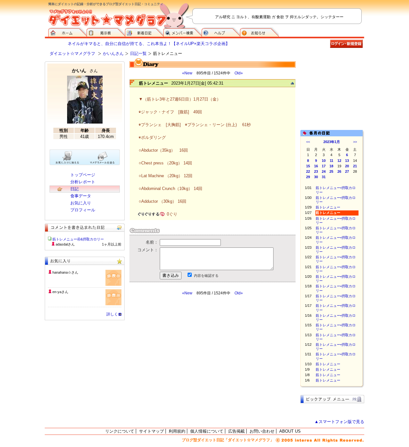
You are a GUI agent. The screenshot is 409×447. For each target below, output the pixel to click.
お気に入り (80, 203)
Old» (239, 73)
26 (339, 171)
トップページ (82, 174)
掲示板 (106, 32)
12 (339, 161)
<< (308, 142)
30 (316, 177)
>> (355, 142)
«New (187, 73)
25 (331, 171)
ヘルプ (221, 32)
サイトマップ (151, 431)
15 (308, 166)
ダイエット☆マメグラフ (72, 53)
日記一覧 (138, 53)
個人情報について (206, 431)
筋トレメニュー (328, 207)
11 (331, 161)
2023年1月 (331, 142)
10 (324, 161)
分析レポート (82, 181)
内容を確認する (206, 275)
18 (331, 166)
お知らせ (259, 32)
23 (316, 171)
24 (324, 171)
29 (308, 177)
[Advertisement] (189, 353)
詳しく (112, 314)
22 (308, 171)
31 (324, 177)
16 (316, 166)
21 (355, 166)
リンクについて (119, 431)
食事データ (80, 195)
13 (347, 161)
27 (347, 171)
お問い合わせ (262, 431)
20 (347, 166)
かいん (85, 70)
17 (324, 166)
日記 (74, 188)
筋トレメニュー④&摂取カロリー (78, 239)
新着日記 (144, 32)
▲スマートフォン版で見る (339, 421)
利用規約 (177, 431)
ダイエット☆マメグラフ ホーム (67, 32)
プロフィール (82, 210)
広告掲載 (236, 431)
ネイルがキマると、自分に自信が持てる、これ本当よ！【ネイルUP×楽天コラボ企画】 (149, 43)
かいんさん (113, 53)
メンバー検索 (182, 32)
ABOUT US (290, 431)
